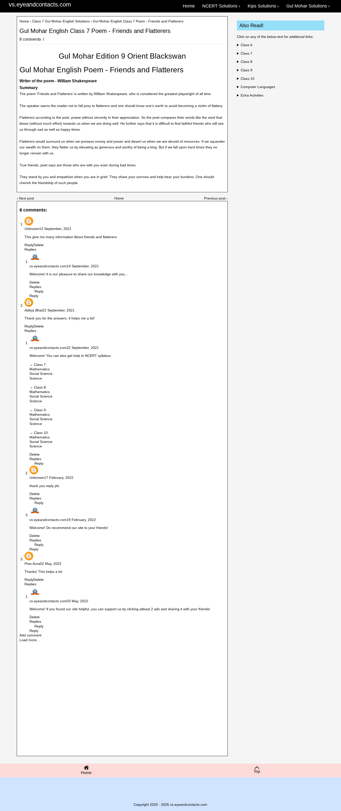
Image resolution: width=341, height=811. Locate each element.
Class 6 (246, 45)
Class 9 (246, 70)
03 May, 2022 (77, 601)
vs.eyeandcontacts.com (40, 4)
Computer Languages (258, 87)
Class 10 (247, 79)
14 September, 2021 (83, 266)
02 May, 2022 (50, 564)
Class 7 (246, 53)
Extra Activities (252, 95)
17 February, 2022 (58, 478)
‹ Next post (25, 198)
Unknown (31, 229)
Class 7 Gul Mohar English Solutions (61, 21)
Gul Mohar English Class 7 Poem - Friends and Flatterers (94, 31)
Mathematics (39, 369)
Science (35, 378)
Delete (38, 245)
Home (24, 21)
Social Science (40, 374)
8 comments (30, 39)
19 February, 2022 (81, 520)
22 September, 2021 (58, 310)
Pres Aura (32, 564)
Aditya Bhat (33, 310)
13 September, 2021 (55, 229)
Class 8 (246, 62)
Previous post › (216, 198)
